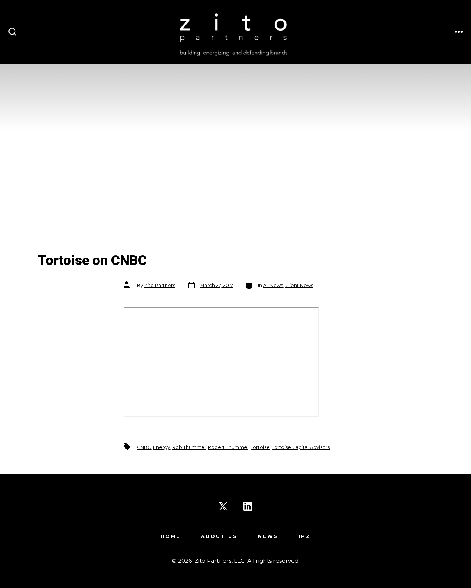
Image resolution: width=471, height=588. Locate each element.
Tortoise (260, 447)
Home (170, 536)
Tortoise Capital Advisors (301, 447)
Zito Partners (159, 285)
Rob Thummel (189, 447)
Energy (161, 447)
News (268, 536)
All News (273, 285)
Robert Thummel (228, 447)
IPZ (304, 536)
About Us (219, 536)
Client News (299, 285)
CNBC (144, 447)
